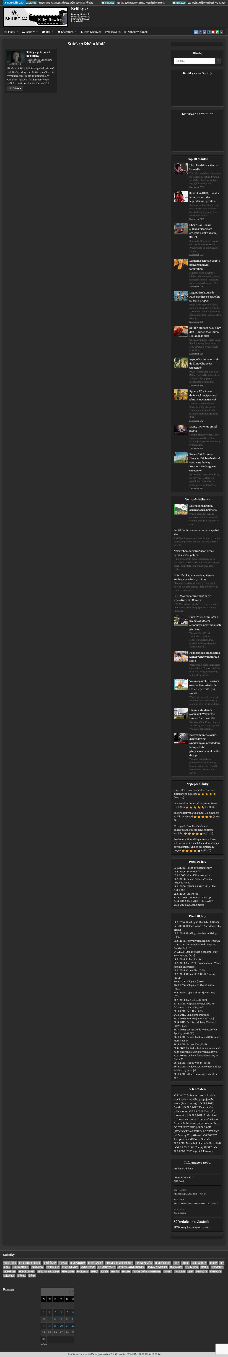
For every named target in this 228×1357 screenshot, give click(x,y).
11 (49, 1319)
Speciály (115, 1271)
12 (55, 1319)
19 (55, 1325)
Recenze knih (9, 1271)
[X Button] (196, 32)
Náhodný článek (137, 31)
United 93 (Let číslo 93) (200, 901)
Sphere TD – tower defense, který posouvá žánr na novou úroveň (203, 395)
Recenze (204, 1267)
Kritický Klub (52, 1267)
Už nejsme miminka (197, 1015)
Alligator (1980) (195, 981)
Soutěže (104, 1271)
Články (32, 1275)
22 (73, 1325)
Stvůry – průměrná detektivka (38, 54)
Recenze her (217, 1267)
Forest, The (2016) (197, 1044)
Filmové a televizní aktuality (119, 1263)
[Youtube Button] (213, 32)
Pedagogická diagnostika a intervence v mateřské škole (204, 656)
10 (43, 1319)
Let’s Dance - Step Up (199, 897)
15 (73, 1319)
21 (67, 1325)
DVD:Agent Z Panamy (199, 1151)
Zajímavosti (201, 1271)
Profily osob (176, 1267)
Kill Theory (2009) (201, 1147)
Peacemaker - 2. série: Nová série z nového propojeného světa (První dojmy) (195, 1099)
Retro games (68, 1271)
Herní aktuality (199, 1263)
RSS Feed (179, 1181)
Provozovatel (113, 31)
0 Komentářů (15, 64)
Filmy (11, 31)
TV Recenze (180, 1271)
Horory (213, 1263)
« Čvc (44, 1344)
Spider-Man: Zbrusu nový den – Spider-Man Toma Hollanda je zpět (205, 331)
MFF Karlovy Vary (106, 1267)
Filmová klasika (77, 1263)
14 (67, 1319)
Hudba (7, 1267)
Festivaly (63, 1263)
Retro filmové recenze (48, 1271)
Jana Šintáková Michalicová (39, 60)
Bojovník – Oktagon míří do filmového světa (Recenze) (204, 363)
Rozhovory (82, 1271)
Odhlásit (188, 1168)
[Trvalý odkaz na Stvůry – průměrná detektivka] (16, 57)
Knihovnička (37, 1267)
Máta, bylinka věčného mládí (203, 1143)
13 (61, 1319)
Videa (190, 1271)
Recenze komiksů (26, 1271)
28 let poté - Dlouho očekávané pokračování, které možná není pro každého (193, 830)
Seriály (30, 31)
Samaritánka (194, 871)
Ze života (21, 1275)
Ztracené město (195, 905)
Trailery (168, 1271)
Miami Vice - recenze (198, 875)
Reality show (191, 1267)
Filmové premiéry (144, 1263)
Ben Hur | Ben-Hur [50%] (200, 1018)
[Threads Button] (204, 32)
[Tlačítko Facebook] (200, 32)
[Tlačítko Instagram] (209, 32)
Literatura (67, 31)
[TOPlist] (8, 1289)
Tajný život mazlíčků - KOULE (203, 940)
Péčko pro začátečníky (199, 868)
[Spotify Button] (217, 32)
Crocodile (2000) (195, 970)
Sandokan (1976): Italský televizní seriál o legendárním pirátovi (204, 197)
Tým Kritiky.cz (92, 31)
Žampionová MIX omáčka (189, 1139)
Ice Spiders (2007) (196, 1000)
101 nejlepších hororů (29, 1263)
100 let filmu (10, 1263)
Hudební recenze (20, 1267)
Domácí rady (50, 1263)
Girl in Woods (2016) (198, 1063)
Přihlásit (178, 1168)
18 (49, 1325)
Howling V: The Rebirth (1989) (202, 922)
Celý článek (16, 88)
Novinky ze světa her (157, 1267)
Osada (177, 1107)
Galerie (185, 1263)
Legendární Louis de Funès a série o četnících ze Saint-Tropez (204, 296)
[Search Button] (221, 32)
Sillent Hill (192, 894)
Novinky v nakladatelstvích (131, 1267)
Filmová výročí (95, 1263)
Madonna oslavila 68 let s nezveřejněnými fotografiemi (204, 264)
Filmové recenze (162, 1263)
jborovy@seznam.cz (198, 1227)
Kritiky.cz (79, 8)
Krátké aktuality (70, 1267)
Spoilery (126, 1271)
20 (61, 1325)
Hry (48, 31)
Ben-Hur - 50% (195, 1011)
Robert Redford (194, 959)
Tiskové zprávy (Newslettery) (146, 1271)
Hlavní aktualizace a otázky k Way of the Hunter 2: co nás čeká (202, 714)
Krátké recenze (88, 1267)
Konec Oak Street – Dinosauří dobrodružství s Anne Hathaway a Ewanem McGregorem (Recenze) (204, 462)
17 (44, 1325)
